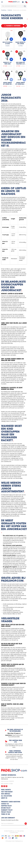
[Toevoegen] (11, 39)
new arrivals (5, 794)
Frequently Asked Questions (10, 801)
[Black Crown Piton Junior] (20, 35)
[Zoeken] (24, 6)
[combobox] (14, 6)
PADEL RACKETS (6, 789)
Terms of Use (5, 814)
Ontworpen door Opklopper (13, 841)
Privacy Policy (6, 812)
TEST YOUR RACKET (7, 792)
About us (4, 798)
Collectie (9, 10)
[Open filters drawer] (25, 25)
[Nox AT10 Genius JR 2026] (7, 35)
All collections (6, 796)
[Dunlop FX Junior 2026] (7, 55)
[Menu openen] (2, 2)
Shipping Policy (6, 806)
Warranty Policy (6, 810)
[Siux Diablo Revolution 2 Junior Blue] (20, 55)
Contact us (5, 804)
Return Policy (6, 808)
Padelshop (3, 10)
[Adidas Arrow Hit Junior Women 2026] (7, 75)
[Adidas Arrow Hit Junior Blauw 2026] (20, 75)
